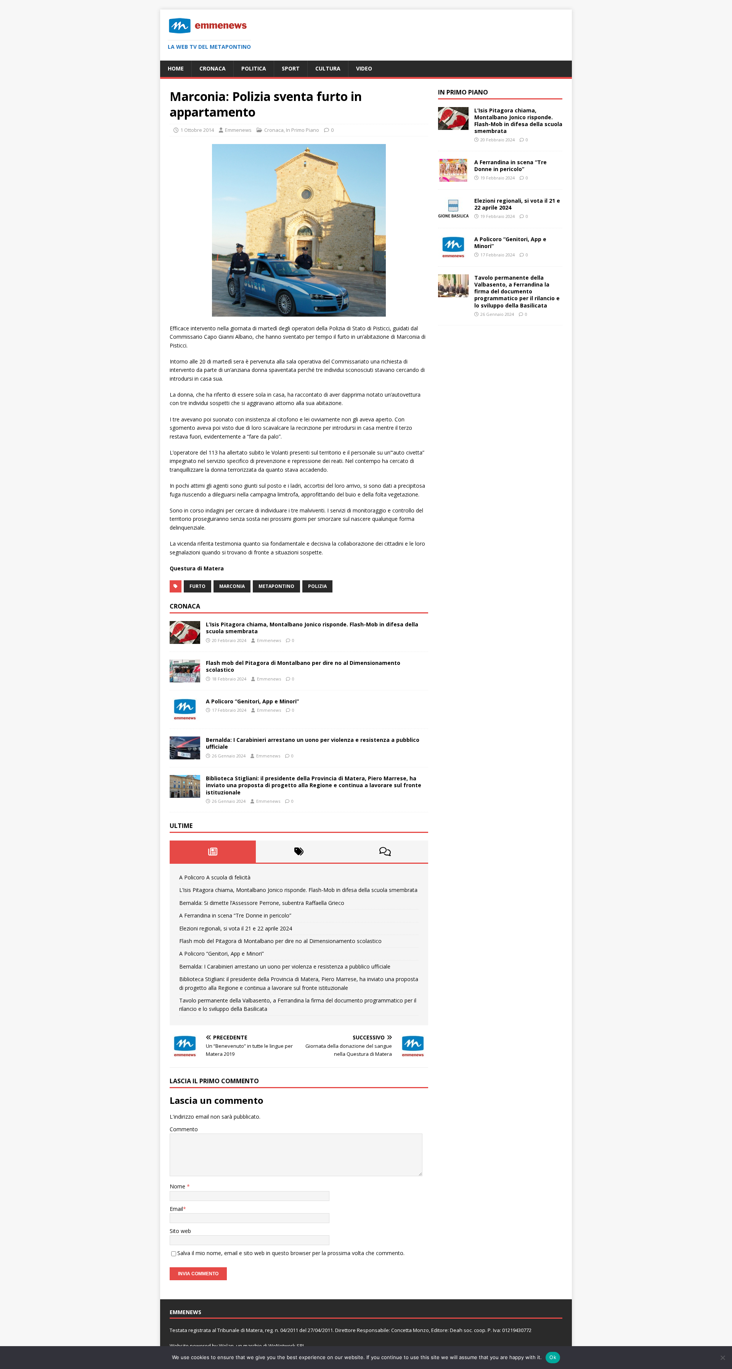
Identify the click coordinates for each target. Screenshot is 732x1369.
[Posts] (213, 852)
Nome (178, 1186)
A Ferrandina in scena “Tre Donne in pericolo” (235, 915)
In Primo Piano (302, 129)
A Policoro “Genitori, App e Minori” (252, 701)
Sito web (180, 1231)
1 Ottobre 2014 (197, 129)
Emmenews (238, 129)
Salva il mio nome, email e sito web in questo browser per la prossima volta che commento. (291, 1253)
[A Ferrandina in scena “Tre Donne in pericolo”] (453, 177)
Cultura (327, 68)
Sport (291, 68)
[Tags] (299, 852)
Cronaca (212, 68)
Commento (184, 1129)
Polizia (317, 586)
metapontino (276, 586)
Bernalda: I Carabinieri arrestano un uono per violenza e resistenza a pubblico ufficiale (312, 743)
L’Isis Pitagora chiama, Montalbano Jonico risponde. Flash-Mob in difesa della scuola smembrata (312, 628)
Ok (552, 1357)
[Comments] (385, 852)
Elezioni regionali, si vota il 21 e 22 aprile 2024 (235, 928)
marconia (232, 586)
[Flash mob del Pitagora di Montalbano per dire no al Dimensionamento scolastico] (185, 678)
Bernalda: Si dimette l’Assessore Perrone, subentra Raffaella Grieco (261, 902)
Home (176, 68)
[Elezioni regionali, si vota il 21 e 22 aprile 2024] (453, 215)
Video (364, 68)
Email (176, 1208)
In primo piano (463, 92)
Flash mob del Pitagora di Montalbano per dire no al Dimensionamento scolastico (303, 666)
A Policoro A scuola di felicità (214, 877)
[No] (722, 1357)
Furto (197, 586)
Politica (253, 68)
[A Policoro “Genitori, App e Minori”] (185, 716)
